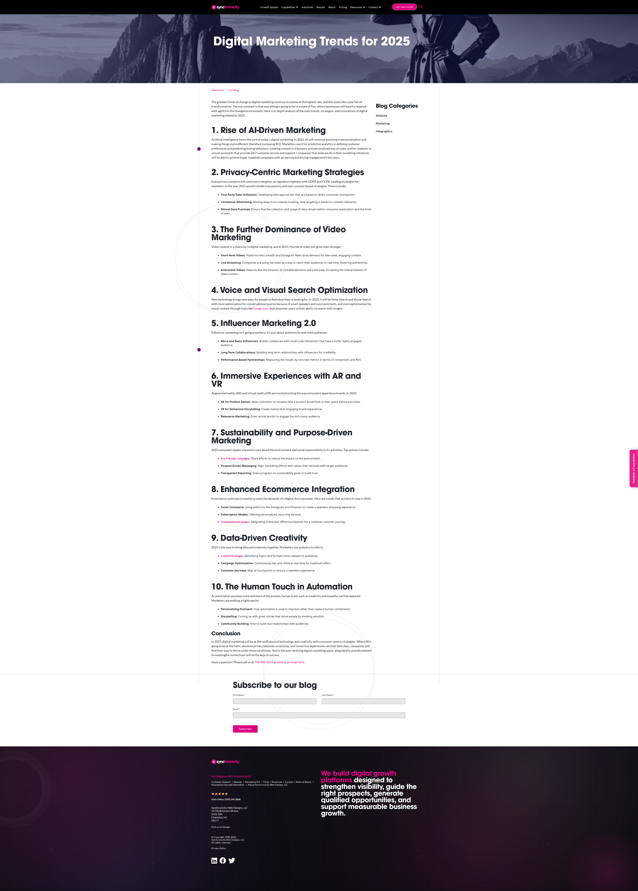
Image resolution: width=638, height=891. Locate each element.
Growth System (269, 7)
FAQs (266, 781)
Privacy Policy (218, 848)
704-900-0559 (263, 662)
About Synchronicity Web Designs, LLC (268, 784)
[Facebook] (222, 860)
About (332, 7)
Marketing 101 (252, 781)
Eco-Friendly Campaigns (235, 458)
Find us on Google (220, 827)
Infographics (384, 131)
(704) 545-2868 (233, 799)
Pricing (343, 7)
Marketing (383, 123)
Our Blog (233, 90)
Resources (356, 7)
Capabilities (288, 7)
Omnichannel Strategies (235, 521)
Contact (373, 7)
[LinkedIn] (214, 860)
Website (381, 115)
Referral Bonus (303, 781)
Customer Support (221, 781)
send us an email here (290, 662)
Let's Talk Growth (404, 6)
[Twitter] (231, 860)
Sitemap (238, 781)
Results (321, 7)
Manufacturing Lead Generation (227, 784)
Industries (307, 7)
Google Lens (261, 308)
